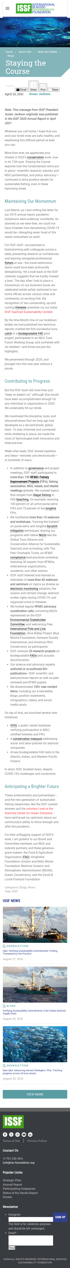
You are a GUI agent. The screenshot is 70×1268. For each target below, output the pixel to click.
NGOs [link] (42, 535)
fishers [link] (9, 263)
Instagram (14, 1214)
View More (35, 1094)
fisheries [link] (20, 307)
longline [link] (51, 508)
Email (12, 1233)
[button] (7, 8)
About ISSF (25, 51)
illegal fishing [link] (42, 495)
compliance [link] (18, 557)
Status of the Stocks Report (20, 1193)
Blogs (10, 55)
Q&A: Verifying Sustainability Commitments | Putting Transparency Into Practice (30, 952)
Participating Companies (19, 1188)
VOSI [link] (13, 725)
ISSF (15, 891)
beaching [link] (22, 499)
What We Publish (47, 51)
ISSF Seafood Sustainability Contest (28, 312)
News (31, 887)
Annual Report (12, 1184)
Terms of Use (11, 1141)
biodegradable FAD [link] (30, 333)
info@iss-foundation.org (18, 1162)
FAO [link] (26, 857)
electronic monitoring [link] (24, 588)
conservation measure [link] (27, 739)
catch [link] (8, 333)
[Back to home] (35, 8)
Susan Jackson (40, 94)
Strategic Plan (12, 1180)
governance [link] (36, 468)
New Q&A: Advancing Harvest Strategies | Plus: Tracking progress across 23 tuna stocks (32, 1072)
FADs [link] (33, 655)
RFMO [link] (34, 477)
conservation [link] (35, 157)
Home (9, 51)
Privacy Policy (37, 1141)
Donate (7, 1197)
